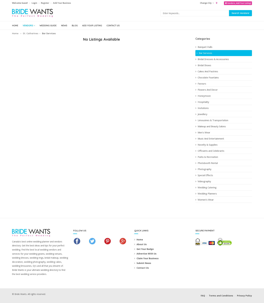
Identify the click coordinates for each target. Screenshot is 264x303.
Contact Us (113, 25)
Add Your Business (62, 3)
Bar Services (205, 53)
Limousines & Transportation (213, 120)
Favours (202, 83)
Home (15, 25)
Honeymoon (204, 95)
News (64, 25)
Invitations (203, 108)
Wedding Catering (207, 187)
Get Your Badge (145, 249)
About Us (142, 244)
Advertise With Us (146, 253)
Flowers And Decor (208, 89)
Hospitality (203, 101)
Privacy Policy (244, 295)
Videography (204, 181)
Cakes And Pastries (208, 71)
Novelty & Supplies (208, 144)
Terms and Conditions (221, 295)
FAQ (203, 295)
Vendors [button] (28, 25)
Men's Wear (204, 132)
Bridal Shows (204, 65)
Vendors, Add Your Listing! (239, 3)
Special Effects (205, 175)
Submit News (144, 263)
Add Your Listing (92, 25)
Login (34, 3)
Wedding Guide (48, 25)
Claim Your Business (148, 258)
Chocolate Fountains (208, 77)
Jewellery (202, 114)
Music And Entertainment (211, 138)
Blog (75, 25)
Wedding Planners (207, 193)
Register (45, 3)
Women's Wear (206, 199)
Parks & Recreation (208, 156)
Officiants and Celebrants (211, 150)
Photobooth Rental (208, 162)
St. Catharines (30, 33)
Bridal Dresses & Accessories (213, 59)
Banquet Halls (205, 46)
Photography (204, 169)
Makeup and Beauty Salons (212, 126)
